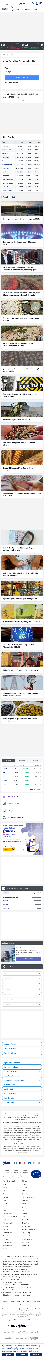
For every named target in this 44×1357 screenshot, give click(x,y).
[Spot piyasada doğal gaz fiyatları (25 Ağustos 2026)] (22, 231)
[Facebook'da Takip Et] (15, 1163)
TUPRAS (5, 904)
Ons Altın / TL (6, 153)
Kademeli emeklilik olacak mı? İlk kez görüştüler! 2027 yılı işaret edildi (21, 574)
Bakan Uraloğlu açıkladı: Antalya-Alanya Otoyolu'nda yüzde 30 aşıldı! (18, 344)
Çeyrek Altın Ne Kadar (12, 1063)
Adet (6, 68)
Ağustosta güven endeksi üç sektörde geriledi (20, 598)
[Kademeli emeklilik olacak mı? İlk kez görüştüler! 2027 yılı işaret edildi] (22, 562)
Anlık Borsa (26, 9)
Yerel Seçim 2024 (22, 1269)
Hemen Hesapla (22, 78)
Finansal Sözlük (8, 1223)
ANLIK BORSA (13, 796)
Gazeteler (25, 1200)
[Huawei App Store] (25, 1174)
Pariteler (16, 1295)
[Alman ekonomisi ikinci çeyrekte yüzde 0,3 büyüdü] (22, 611)
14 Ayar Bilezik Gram (8, 179)
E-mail (24, 1204)
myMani (24, 1213)
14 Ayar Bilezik (19, 1274)
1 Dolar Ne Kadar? (9, 1285)
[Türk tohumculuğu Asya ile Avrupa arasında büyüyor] (22, 432)
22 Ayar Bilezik (8, 1277)
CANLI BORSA (13, 803)
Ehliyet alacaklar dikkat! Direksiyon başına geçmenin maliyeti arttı (18, 549)
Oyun (24, 1216)
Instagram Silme (27, 1239)
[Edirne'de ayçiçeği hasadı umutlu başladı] (22, 409)
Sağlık (24, 1184)
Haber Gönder (37, 1174)
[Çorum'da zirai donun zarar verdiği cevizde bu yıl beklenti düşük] (22, 358)
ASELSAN (5, 901)
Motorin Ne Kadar (10, 1053)
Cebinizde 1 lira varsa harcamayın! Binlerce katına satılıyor (21, 319)
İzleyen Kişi (35, 893)
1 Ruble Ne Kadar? (9, 1287)
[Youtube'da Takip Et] (34, 1163)
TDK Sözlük (25, 1242)
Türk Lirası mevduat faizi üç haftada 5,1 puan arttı (19, 1256)
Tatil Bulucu (26, 1226)
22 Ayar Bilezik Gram (8, 187)
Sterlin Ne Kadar (10, 1093)
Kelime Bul (25, 1220)
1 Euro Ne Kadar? (24, 1285)
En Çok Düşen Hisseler (26, 1287)
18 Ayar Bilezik (32, 1274)
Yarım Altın (5, 161)
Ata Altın (4, 172)
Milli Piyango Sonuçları (29, 1229)
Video (5, 1210)
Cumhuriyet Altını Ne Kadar (14, 1080)
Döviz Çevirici (10, 967)
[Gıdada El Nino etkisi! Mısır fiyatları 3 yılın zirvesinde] (22, 457)
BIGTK (5, 777)
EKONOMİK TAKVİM (15, 817)
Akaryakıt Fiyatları (10, 1044)
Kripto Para (6, 1229)
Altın (41, 9)
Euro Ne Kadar (9, 1089)
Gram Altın (5, 146)
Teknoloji (25, 1181)
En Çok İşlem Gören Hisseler (12, 1292)
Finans (5, 1187)
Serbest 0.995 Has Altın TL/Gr (8, 190)
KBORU (5, 768)
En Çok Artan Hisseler (10, 1290)
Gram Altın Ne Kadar (11, 1067)
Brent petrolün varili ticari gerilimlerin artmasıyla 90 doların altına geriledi (21, 694)
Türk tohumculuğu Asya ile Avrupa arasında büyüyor (19, 444)
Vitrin (24, 1191)
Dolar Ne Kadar (9, 1085)
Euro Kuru (6, 1239)
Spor (4, 1207)
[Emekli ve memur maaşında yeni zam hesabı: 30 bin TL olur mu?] (22, 483)
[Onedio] (9, 1338)
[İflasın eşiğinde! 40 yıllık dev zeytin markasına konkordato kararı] (22, 708)
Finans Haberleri (8, 1269)
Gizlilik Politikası (26, 1302)
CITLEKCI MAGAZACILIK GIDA (11, 897)
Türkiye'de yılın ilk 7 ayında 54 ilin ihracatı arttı (20, 670)
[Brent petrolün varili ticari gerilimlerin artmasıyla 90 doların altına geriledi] (22, 682)
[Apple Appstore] (16, 1174)
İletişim (5, 1302)
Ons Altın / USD (6, 149)
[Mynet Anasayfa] (22, 3)
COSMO (5, 781)
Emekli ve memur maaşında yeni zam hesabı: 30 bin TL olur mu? (22, 494)
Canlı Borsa (6, 1220)
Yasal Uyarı (37, 1302)
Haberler (5, 1184)
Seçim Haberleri (27, 1194)
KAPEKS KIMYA (7, 908)
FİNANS (5, 9)
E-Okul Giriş (26, 1233)
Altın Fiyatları (7, 1233)
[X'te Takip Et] (20, 1163)
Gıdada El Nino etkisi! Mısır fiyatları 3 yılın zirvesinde (18, 469)
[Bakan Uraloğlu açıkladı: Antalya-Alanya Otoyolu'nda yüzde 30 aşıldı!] (22, 333)
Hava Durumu (7, 1246)
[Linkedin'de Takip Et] (29, 1163)
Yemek (5, 1191)
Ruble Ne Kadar (9, 1102)
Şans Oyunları (26, 1207)
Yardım (12, 1302)
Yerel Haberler (7, 1213)
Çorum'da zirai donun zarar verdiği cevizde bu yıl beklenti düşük (21, 370)
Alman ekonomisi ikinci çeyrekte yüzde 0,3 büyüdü (21, 622)
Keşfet (5, 1249)
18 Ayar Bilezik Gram (8, 183)
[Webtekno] (21, 1338)
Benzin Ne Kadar (10, 1048)
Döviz (35, 9)
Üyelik (18, 1302)
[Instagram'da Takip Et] (24, 1163)
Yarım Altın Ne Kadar (11, 1076)
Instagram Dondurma (29, 1236)
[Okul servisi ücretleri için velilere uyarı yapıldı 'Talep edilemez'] (22, 383)
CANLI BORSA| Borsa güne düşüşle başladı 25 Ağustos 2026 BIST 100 (19, 646)
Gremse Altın (6, 168)
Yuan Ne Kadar (9, 1098)
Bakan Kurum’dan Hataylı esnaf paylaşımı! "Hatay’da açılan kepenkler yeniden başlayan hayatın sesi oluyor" (19, 268)
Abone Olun (29, 959)
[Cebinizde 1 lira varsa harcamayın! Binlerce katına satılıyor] (22, 307)
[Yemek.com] (34, 1338)
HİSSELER (12, 811)
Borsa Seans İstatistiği (10, 1216)
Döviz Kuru (7, 1295)
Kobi (23, 1210)
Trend (5, 1200)
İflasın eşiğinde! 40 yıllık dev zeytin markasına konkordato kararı (20, 719)
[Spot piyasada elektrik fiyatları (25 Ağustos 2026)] (22, 208)
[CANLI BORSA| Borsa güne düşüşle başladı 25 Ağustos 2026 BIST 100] (22, 634)
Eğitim (5, 1204)
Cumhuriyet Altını (7, 164)
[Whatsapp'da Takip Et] (39, 1163)
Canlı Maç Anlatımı (28, 1197)
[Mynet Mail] (41, 3)
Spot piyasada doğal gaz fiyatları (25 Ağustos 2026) (19, 243)
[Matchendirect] (23, 1332)
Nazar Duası (26, 1249)
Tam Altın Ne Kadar (11, 1071)
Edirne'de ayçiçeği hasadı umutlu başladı (18, 419)
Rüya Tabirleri (7, 1242)
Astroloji (25, 1187)
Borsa (17, 9)
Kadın (5, 1194)
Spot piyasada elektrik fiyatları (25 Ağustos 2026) (21, 219)
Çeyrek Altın (5, 157)
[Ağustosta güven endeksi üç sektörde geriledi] (22, 588)
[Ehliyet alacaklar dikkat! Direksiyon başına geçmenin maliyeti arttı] (22, 537)
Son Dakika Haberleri (9, 1181)
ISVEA (4, 773)
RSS (21, 1305)
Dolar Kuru (6, 1236)
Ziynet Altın (5, 175)
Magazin (5, 1197)
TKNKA (5, 785)
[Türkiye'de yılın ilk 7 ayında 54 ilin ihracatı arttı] (22, 659)
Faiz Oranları (27, 1295)
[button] (6, 4)
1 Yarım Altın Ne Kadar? (11, 1279)
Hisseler (5, 1226)
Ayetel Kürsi (26, 1246)
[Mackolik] (10, 1332)
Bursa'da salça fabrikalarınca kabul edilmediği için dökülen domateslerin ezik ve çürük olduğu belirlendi (21, 294)
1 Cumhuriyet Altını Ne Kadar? (13, 1282)
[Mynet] (35, 1332)
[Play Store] (7, 1174)
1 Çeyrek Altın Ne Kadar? (24, 1277)
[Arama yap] (32, 3)
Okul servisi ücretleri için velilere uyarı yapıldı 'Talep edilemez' (20, 395)
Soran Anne (25, 1223)
